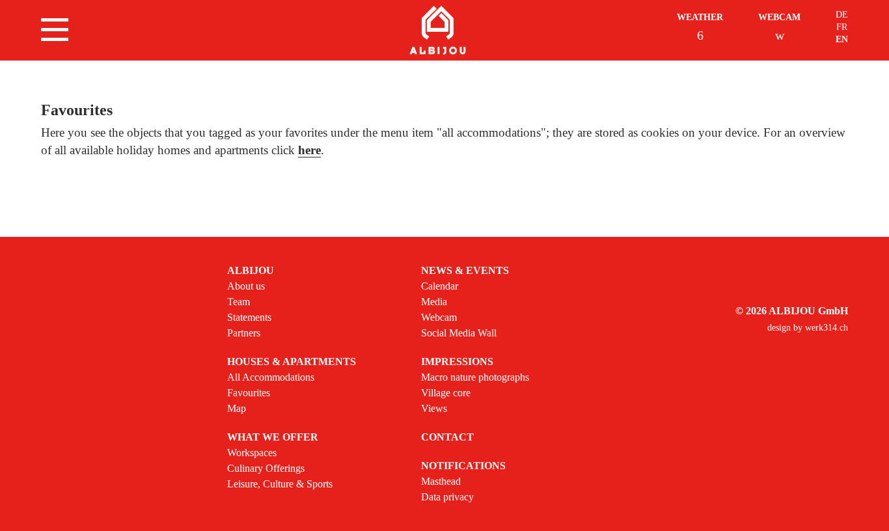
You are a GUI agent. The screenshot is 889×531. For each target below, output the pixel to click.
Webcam (779, 17)
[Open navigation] (54, 29)
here (309, 150)
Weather (700, 17)
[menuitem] (291, 302)
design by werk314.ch (807, 328)
